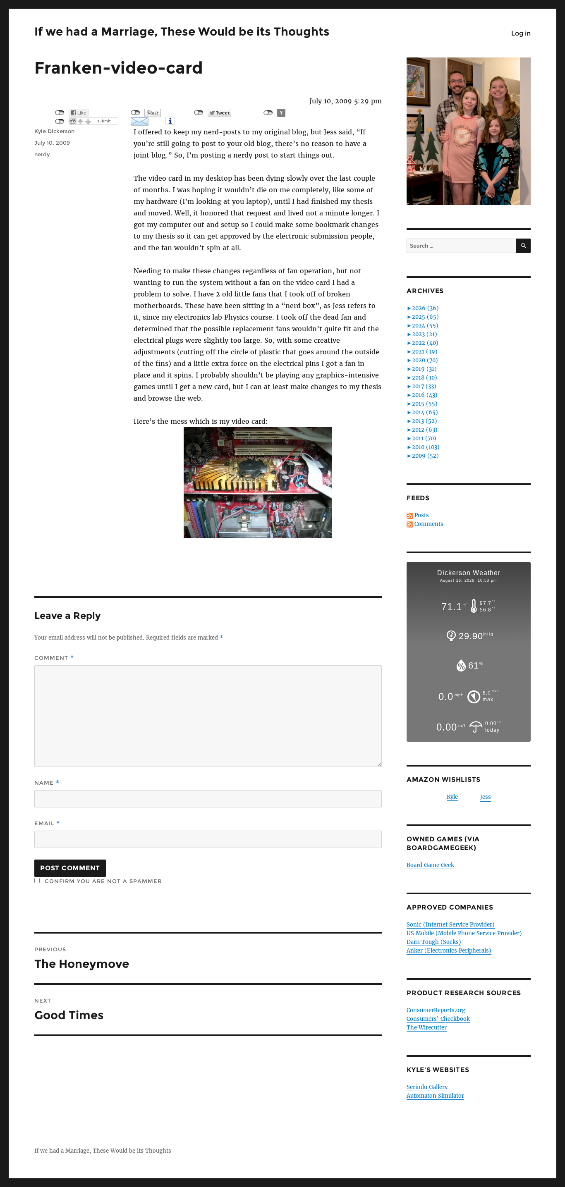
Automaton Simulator (435, 1095)
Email (47, 823)
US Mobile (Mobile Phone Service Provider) (464, 933)
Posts (421, 515)
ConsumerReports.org (436, 1010)
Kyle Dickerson (54, 131)
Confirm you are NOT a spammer (102, 881)
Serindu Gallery (427, 1087)
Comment (54, 658)
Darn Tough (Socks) (434, 942)
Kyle (452, 796)
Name (47, 782)
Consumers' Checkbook (438, 1018)
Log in (521, 33)
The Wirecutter (427, 1027)
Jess (485, 796)
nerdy (42, 154)
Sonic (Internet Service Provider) (451, 924)
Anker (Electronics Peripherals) (449, 950)
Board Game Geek (430, 865)
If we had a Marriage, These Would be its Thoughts (182, 31)
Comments (428, 524)
